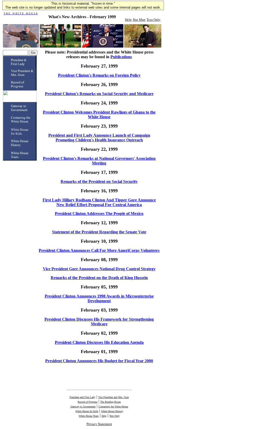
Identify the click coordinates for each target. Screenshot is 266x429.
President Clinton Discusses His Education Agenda (99, 342)
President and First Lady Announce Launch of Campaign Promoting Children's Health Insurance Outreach (99, 137)
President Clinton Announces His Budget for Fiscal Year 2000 (99, 361)
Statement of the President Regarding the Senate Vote (99, 232)
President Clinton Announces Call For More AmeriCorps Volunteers (99, 250)
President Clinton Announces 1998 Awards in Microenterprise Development (99, 298)
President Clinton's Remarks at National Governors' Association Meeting (99, 160)
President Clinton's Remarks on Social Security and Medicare (99, 93)
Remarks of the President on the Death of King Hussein (99, 277)
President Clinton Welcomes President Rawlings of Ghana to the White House (99, 114)
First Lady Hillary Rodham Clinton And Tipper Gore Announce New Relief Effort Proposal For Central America (99, 202)
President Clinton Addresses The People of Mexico (99, 213)
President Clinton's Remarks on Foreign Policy (99, 75)
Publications (121, 57)
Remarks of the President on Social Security (99, 181)
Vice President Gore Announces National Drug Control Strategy (99, 269)
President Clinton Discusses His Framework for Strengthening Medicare (99, 321)
